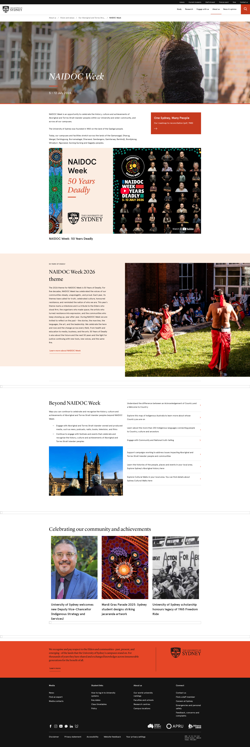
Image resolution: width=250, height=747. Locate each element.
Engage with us (203, 9)
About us (216, 9)
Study (179, 9)
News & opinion (229, 9)
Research (189, 9)
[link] (182, 2)
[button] (245, 9)
